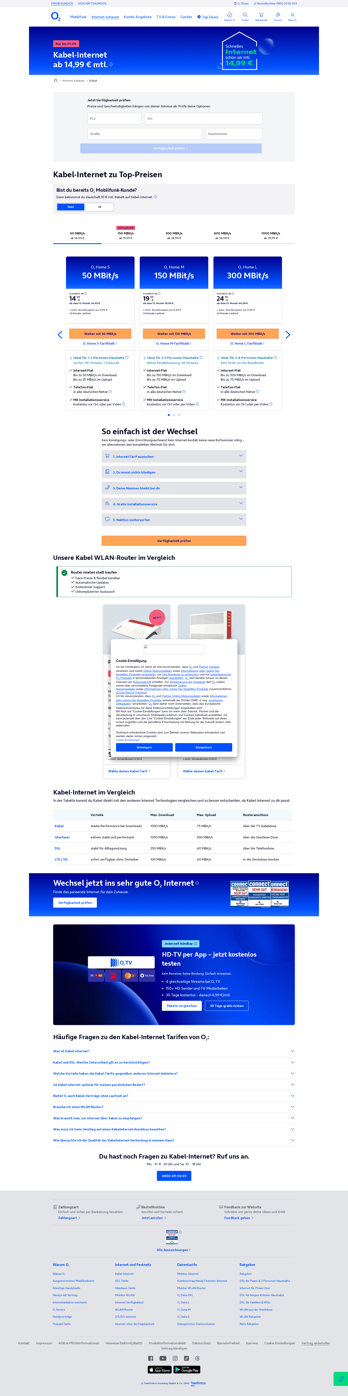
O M (184, 1310)
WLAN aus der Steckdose (256, 1310)
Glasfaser (62, 837)
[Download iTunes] (160, 1372)
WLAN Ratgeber (250, 1317)
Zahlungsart (68, 1218)
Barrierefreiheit (228, 1343)
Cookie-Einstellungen (279, 1343)
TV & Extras (166, 16)
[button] (78, 16)
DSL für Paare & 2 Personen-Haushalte (265, 1281)
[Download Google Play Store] (186, 1372)
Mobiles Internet (188, 1274)
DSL (58, 848)
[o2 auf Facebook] (150, 1358)
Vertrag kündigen (174, 1348)
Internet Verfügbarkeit (129, 1302)
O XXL (185, 1295)
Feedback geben (237, 1218)
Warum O (59, 1274)
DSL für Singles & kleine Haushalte (262, 1295)
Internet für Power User (255, 1288)
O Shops (243, 3)
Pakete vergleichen (182, 1006)
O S (183, 1317)
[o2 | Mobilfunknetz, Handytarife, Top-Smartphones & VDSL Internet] (56, 80)
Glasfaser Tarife (125, 1288)
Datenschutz (201, 1343)
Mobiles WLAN (125, 1295)
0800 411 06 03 (174, 1176)
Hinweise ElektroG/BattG (124, 1343)
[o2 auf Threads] (197, 1358)
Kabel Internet (124, 1274)
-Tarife (62, 1324)
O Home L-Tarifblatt (246, 343)
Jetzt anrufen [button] (152, 1218)
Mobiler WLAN (191, 1288)
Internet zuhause (105, 16)
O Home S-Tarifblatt (99, 343)
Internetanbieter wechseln (70, 1302)
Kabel (59, 826)
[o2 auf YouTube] (163, 1358)
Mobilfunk (78, 16)
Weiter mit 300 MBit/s (248, 333)
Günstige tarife (66, 1288)
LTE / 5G (61, 859)
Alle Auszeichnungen (172, 1250)
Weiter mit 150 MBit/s (174, 333)
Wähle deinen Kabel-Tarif (128, 771)
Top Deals (210, 17)
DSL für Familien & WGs (255, 1302)
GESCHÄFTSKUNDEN (92, 3)
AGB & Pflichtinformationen (79, 1343)
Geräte (186, 16)
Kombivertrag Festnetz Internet (202, 1281)
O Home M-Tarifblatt (172, 343)
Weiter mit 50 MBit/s (100, 333)
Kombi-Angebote (138, 16)
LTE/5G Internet (125, 1317)
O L (183, 1302)
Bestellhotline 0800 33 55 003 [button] (277, 3)
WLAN (124, 1310)
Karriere (252, 1343)
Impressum (44, 1343)
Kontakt (24, 1343)
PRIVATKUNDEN (62, 3)
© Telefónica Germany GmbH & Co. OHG (165, 1383)
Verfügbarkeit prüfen (174, 541)
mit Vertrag (65, 1295)
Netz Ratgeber (249, 1324)
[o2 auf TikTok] (186, 1358)
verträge (62, 1317)
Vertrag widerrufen (315, 1343)
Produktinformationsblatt (167, 1343)
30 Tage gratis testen (226, 1006)
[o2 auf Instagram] (175, 1358)
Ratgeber (246, 1274)
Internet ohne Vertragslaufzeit (134, 1324)
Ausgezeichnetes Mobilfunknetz (73, 1281)
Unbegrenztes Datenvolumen (196, 1324)
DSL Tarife (121, 1281)
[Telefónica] (198, 1383)
